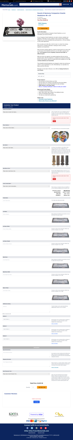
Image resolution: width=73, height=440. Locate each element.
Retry (54, 121)
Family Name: (5, 197)
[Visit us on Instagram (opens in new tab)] (66, 1)
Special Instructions (6, 349)
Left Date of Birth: (6, 226)
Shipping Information (7, 359)
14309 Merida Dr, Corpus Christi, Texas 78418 (29, 435)
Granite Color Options (7, 109)
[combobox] (39, 4)
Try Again (36, 401)
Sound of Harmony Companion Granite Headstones (34, 9)
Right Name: (5, 257)
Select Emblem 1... (6, 319)
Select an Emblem (54, 323)
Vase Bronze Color (6, 168)
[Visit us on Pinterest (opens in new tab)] (67, 1)
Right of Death (5, 287)
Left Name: (5, 211)
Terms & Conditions (33, 436)
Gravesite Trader (41, 432)
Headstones (14, 9)
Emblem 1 (5, 316)
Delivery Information (54, 367)
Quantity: (28, 387)
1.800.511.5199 (66, 4)
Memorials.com (17, 435)
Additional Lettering (6, 303)
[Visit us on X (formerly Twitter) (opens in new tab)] (32, 428)
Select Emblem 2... (6, 329)
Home (9, 9)
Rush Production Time (7, 371)
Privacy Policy (40, 436)
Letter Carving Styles (7, 183)
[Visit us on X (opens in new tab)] (69, 1)
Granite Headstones (20, 9)
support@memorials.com (44, 435)
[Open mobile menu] (70, 4)
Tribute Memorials (31, 432)
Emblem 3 (5, 335)
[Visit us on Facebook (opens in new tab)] (64, 1)
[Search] (60, 4)
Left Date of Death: (6, 241)
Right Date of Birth (6, 271)
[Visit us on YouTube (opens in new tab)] (71, 1)
